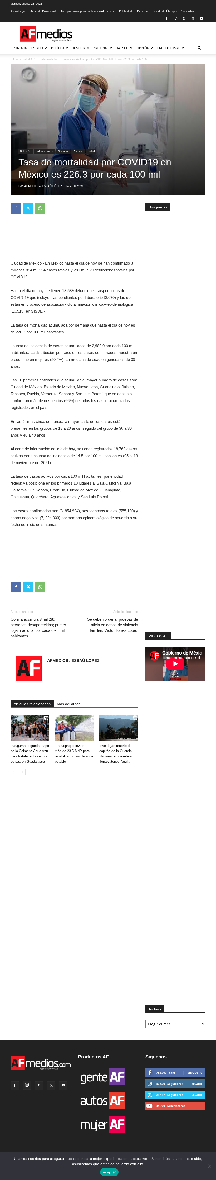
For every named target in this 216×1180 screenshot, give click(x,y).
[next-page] (22, 772)
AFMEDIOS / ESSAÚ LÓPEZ (43, 186)
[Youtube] (201, 18)
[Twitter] (193, 18)
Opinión (143, 48)
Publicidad (125, 11)
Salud (91, 151)
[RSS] (184, 18)
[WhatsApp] (40, 208)
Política (57, 48)
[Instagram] (175, 18)
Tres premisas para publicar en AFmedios (87, 11)
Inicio (14, 59)
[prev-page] (14, 772)
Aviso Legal (18, 11)
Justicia (78, 48)
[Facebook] (167, 18)
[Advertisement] (175, 568)
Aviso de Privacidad (43, 11)
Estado (37, 48)
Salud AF (29, 59)
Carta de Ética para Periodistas (174, 11)
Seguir (197, 1084)
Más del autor (68, 704)
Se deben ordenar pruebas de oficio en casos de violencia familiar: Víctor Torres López (112, 625)
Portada (20, 48)
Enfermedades (48, 59)
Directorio (143, 11)
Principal (78, 151)
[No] (209, 1166)
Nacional (101, 48)
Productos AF (168, 48)
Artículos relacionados (32, 704)
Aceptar (109, 1172)
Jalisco (122, 48)
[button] (199, 48)
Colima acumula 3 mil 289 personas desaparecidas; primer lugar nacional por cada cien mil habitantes (38, 627)
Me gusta (194, 1072)
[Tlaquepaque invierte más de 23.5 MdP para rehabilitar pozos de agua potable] (74, 728)
